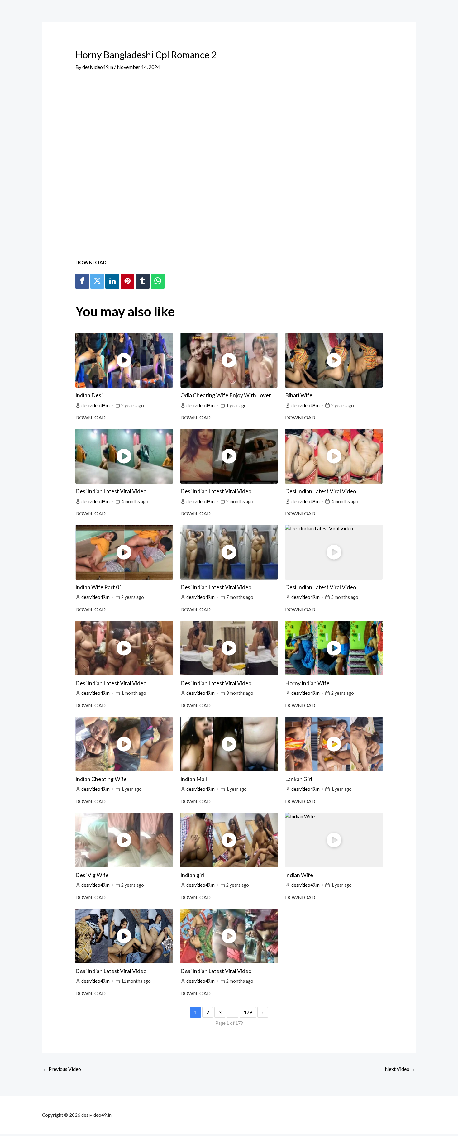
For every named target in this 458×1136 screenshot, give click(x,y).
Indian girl (192, 875)
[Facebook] (82, 281)
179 (248, 1012)
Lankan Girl (298, 779)
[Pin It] (127, 281)
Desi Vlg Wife (92, 875)
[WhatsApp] (158, 281)
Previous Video (62, 1069)
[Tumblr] (142, 281)
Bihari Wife (298, 395)
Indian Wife (299, 875)
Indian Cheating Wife (101, 779)
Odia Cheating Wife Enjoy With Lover (225, 395)
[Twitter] (97, 281)
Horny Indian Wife (307, 683)
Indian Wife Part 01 (98, 587)
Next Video (400, 1069)
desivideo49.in (95, 405)
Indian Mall (193, 779)
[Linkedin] (112, 281)
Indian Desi (89, 395)
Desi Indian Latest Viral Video (110, 491)
